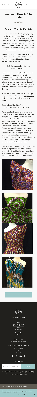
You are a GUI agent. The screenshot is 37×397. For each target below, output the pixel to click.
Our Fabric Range (18, 324)
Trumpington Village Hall (16, 98)
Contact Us (18, 332)
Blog (18, 327)
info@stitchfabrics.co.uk (18, 341)
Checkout (18, 331)
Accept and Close (26, 394)
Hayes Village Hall (9, 105)
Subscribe (28, 366)
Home (18, 322)
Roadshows (18, 329)
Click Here (11, 66)
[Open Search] (34, 4)
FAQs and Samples (18, 326)
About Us (18, 334)
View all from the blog (18, 295)
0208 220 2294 (18, 339)
